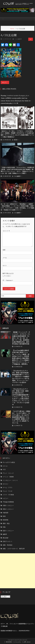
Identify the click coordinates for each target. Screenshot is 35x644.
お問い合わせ (26, 642)
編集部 (5, 534)
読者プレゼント (7, 541)
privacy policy (17, 642)
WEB (4, 469)
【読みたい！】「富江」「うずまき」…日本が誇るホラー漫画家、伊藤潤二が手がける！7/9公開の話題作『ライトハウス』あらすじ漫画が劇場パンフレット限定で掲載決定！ (17, 134)
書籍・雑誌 (6, 523)
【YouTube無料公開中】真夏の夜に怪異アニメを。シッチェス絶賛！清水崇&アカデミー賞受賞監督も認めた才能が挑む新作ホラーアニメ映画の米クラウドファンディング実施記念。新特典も (21, 357)
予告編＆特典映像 (8, 502)
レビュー (5, 498)
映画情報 (5, 520)
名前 (4, 250)
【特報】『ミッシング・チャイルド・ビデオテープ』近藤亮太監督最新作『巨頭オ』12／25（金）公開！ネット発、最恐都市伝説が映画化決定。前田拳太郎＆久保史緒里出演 (21, 338)
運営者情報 (9, 642)
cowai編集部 (18, 39)
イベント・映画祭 (8, 477)
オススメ (5, 484)
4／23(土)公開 (6, 82)
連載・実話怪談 (7, 545)
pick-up (5, 466)
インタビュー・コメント (10, 480)
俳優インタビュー (8, 505)
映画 (4, 516)
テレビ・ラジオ (7, 491)
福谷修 (15, 140)
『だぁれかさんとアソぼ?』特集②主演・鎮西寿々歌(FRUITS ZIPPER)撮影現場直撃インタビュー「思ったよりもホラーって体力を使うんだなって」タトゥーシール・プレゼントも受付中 (21, 396)
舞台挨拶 (5, 538)
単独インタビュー (8, 509)
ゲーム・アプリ (7, 487)
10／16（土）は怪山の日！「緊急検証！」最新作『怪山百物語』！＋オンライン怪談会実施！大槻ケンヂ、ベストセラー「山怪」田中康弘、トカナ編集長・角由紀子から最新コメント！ (17, 207)
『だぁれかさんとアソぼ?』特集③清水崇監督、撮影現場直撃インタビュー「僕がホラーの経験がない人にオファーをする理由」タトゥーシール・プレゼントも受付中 (21, 376)
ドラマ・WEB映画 (8, 495)
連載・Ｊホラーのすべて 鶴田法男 (14, 548)
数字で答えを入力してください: (8, 274)
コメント (6, 231)
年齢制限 (5, 513)
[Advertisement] (17, 570)
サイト (5, 265)
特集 (4, 527)
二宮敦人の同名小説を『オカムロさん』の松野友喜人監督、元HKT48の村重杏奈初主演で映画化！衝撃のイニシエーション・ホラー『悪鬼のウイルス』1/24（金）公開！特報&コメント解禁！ (17, 170)
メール (5, 258)
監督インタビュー (8, 531)
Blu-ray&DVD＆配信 (9, 462)
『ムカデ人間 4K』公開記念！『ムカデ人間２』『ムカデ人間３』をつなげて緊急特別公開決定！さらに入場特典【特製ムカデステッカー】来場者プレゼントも (21, 417)
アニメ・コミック (8, 473)
